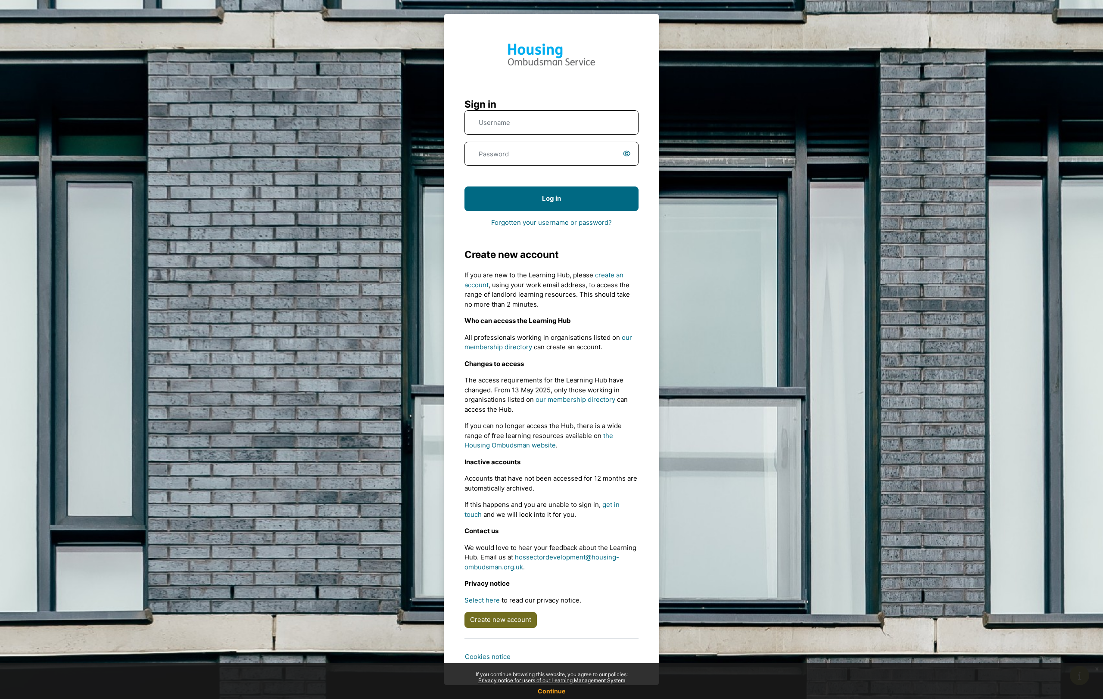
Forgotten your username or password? (551, 222)
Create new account (500, 619)
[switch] (628, 153)
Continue (551, 691)
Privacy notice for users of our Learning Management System (551, 680)
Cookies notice (488, 656)
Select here (482, 600)
